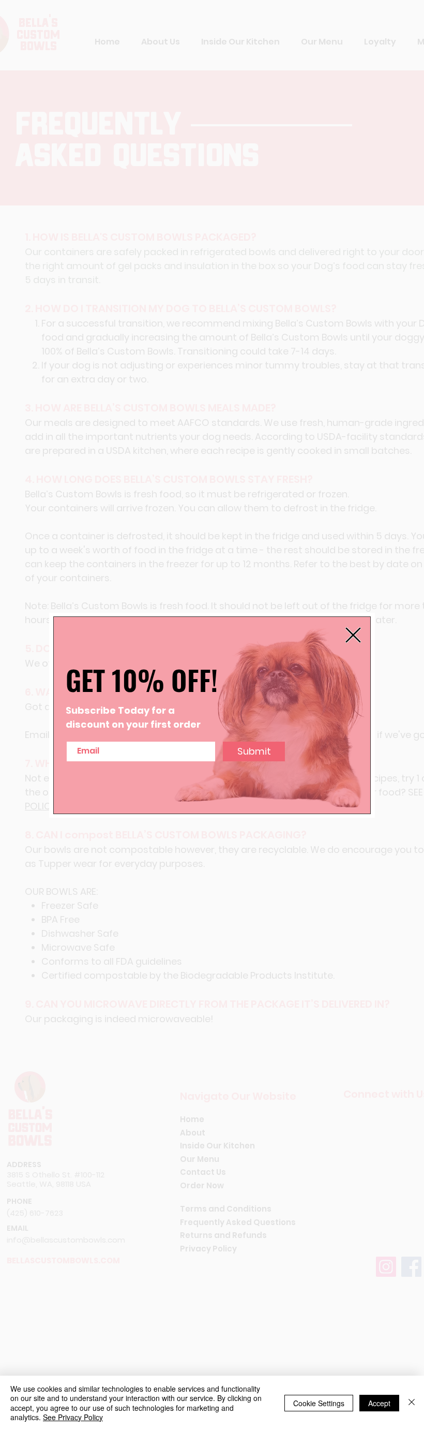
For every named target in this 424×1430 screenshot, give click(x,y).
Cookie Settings (318, 1403)
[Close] (411, 1403)
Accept (379, 1403)
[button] (353, 635)
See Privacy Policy (73, 1417)
